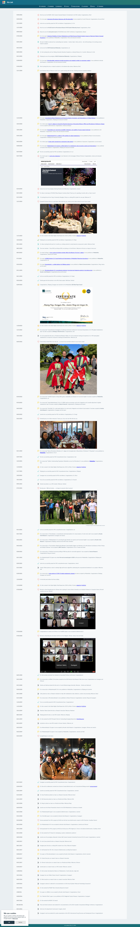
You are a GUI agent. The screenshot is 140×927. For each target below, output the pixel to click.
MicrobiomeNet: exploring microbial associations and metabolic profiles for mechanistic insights (68, 60)
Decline (20, 922)
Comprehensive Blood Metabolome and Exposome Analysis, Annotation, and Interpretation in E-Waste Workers (70, 118)
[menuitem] (42, 6)
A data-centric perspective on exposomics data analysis (60, 141)
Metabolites (42, 452)
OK (9, 922)
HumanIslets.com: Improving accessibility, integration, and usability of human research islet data (68, 129)
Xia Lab (10, 2)
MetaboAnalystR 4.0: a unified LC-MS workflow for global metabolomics (63, 135)
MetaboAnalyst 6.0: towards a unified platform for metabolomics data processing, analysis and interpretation (71, 145)
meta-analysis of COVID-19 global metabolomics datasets (62, 573)
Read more (15, 918)
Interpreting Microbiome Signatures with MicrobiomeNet (60, 19)
